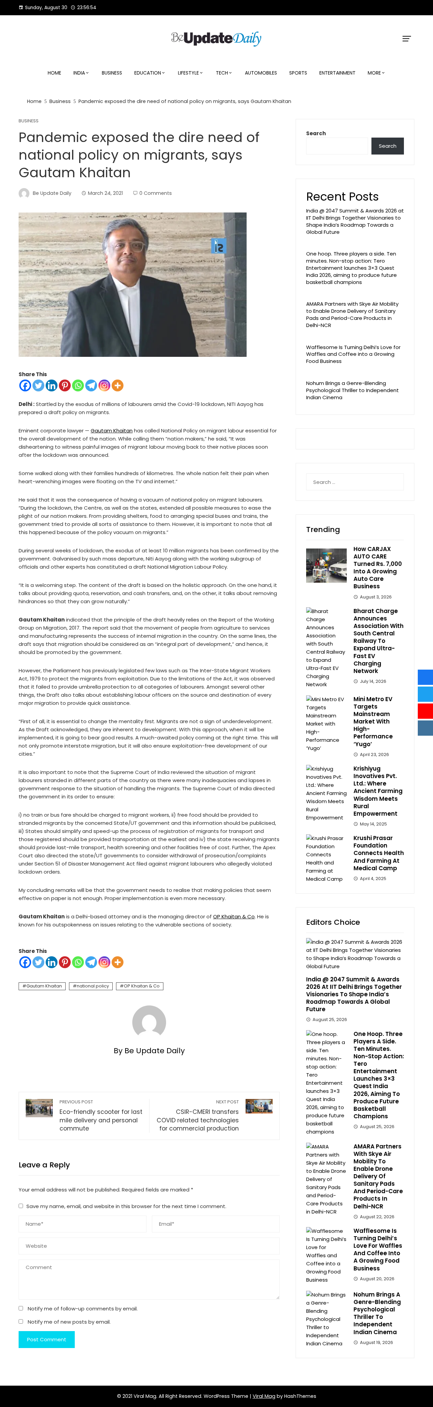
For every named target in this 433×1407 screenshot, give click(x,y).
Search (316, 133)
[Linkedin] (52, 385)
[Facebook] (25, 385)
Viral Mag (264, 1396)
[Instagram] (104, 385)
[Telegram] (91, 385)
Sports (298, 72)
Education (147, 72)
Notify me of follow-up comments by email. (83, 1308)
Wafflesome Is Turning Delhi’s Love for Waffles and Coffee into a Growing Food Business (353, 354)
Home (54, 72)
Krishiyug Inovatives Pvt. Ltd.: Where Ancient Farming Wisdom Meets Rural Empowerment (378, 791)
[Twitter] (38, 385)
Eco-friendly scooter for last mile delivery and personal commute (101, 1116)
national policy (93, 986)
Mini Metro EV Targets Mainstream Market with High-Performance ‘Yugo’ (373, 721)
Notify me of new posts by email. (69, 1321)
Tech (222, 72)
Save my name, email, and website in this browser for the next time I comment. (126, 1206)
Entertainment (337, 72)
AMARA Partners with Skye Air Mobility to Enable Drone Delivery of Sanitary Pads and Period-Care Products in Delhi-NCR (352, 314)
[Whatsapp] (78, 385)
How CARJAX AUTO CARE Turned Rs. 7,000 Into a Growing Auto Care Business (378, 567)
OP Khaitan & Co (234, 916)
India (79, 72)
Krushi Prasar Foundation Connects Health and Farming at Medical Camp (379, 853)
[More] (117, 385)
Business (112, 72)
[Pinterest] (65, 385)
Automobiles (261, 72)
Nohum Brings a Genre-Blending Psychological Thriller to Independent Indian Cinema (352, 390)
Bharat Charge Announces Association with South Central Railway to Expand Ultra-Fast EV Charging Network (379, 641)
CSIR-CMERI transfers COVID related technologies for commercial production (198, 1116)
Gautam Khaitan (112, 430)
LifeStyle (188, 72)
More (374, 72)
